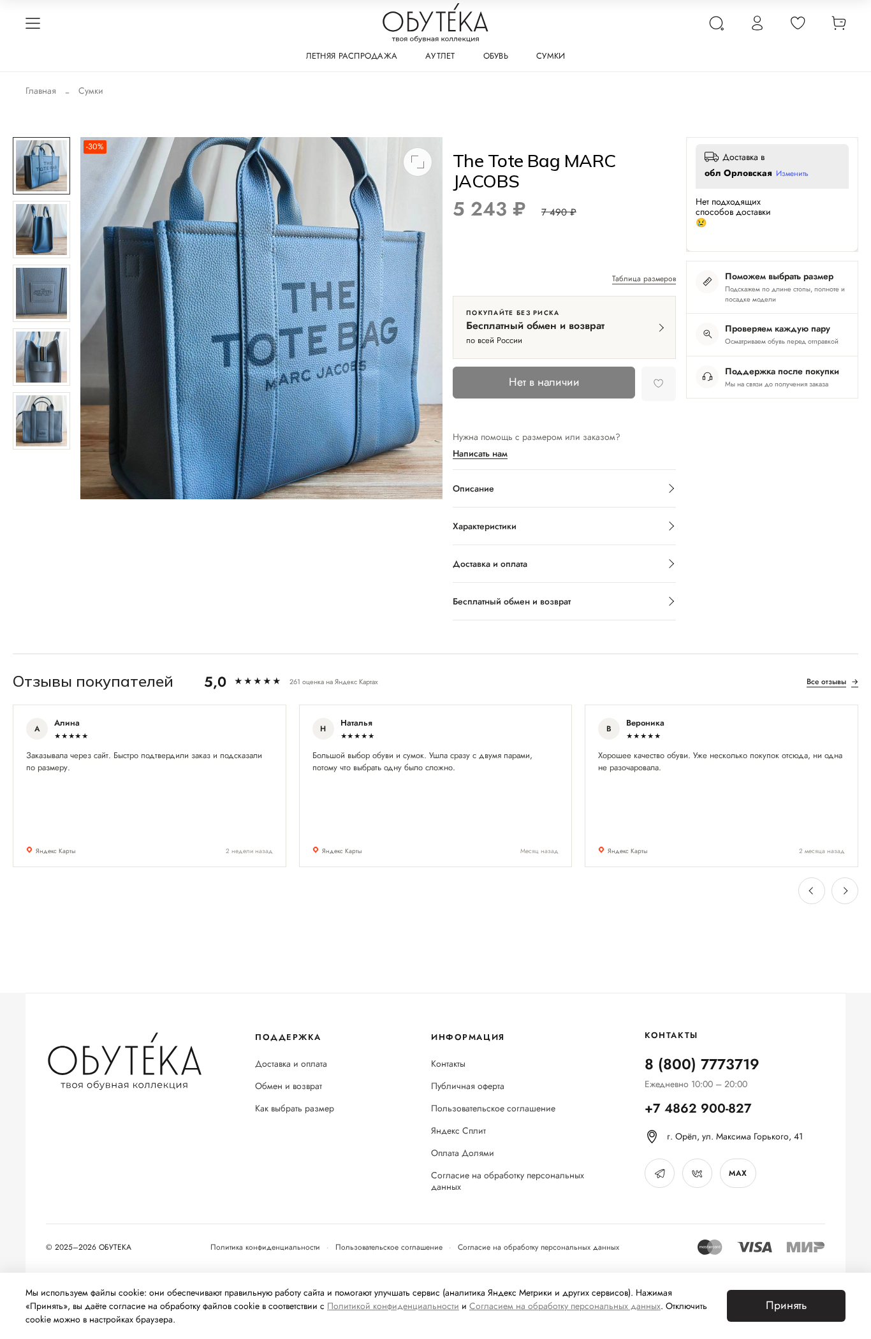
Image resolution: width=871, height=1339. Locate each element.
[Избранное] (797, 23)
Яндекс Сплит (458, 1131)
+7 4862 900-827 (698, 1108)
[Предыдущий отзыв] (811, 890)
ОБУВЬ (495, 56)
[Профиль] (756, 23)
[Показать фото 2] (41, 229)
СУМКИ (550, 56)
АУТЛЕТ (440, 56)
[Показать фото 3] (41, 293)
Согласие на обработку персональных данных (507, 1181)
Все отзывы (832, 681)
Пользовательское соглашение (493, 1108)
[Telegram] (660, 1173)
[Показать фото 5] (41, 421)
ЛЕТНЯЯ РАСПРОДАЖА (351, 56)
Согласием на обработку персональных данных (565, 1305)
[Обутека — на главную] (124, 1061)
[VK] (697, 1173)
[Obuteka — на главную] (435, 23)
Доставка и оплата (291, 1064)
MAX (738, 1173)
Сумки (90, 90)
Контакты (448, 1064)
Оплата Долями (462, 1153)
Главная (41, 90)
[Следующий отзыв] (844, 890)
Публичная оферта (467, 1086)
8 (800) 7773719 (702, 1064)
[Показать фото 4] (41, 357)
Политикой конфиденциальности (393, 1305)
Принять (786, 1305)
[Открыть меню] (32, 23)
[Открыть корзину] (838, 23)
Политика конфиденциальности (265, 1247)
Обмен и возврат (288, 1086)
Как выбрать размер (294, 1108)
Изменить (792, 174)
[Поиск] (716, 23)
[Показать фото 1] (41, 165)
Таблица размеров (644, 279)
